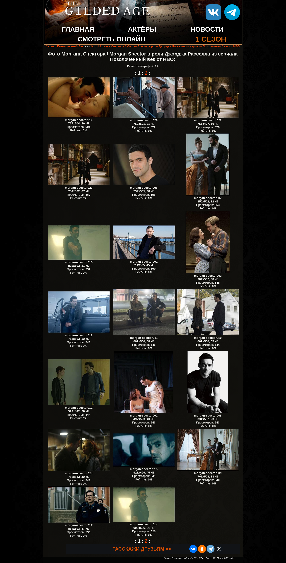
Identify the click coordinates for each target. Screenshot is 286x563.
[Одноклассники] (202, 549)
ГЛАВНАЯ (78, 29)
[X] (219, 549)
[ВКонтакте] (193, 549)
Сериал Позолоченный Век (64, 46)
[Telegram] (211, 549)
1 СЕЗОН (210, 39)
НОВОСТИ (207, 29)
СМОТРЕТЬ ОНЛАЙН (111, 39)
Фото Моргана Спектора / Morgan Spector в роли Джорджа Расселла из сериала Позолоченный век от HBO (165, 46)
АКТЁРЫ (142, 29)
